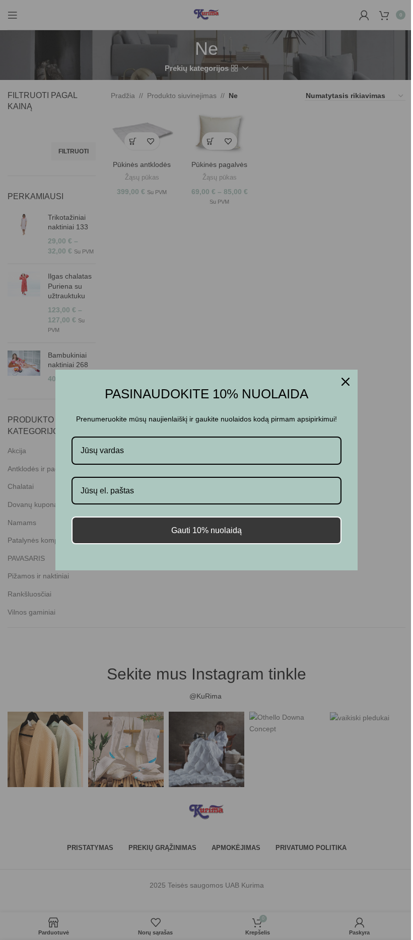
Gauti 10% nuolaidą (206, 530)
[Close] (345, 382)
